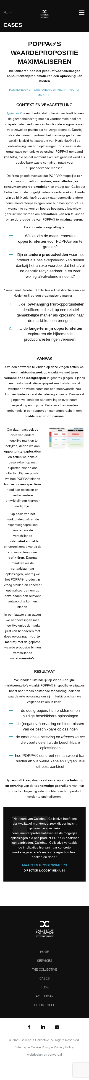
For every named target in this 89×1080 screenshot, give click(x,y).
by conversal (44, 1054)
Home (44, 952)
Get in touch (44, 1005)
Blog (44, 987)
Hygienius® (13, 113)
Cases (44, 978)
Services (44, 960)
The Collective (44, 969)
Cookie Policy (40, 1047)
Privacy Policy (64, 1047)
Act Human (44, 996)
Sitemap (21, 1047)
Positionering (20, 89)
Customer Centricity (50, 89)
